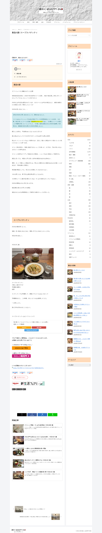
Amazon (24, 327)
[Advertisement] (37, 44)
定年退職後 (19, 389)
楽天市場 (39, 327)
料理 (25, 389)
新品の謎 (19, 73)
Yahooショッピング (32, 330)
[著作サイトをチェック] (77, 69)
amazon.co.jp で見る (21, 348)
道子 (79, 61)
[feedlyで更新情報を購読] (79, 69)
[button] (89, 35)
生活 (14, 389)
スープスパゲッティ (22, 76)
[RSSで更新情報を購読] (81, 69)
